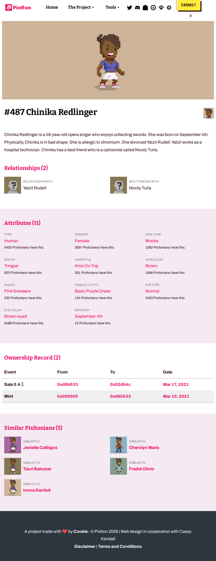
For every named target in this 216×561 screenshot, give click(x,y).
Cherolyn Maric (144, 447)
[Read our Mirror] (145, 7)
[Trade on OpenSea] (153, 7)
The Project (79, 7)
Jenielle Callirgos (40, 447)
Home (52, 7)
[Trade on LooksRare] (161, 7)
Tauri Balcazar (37, 469)
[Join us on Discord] (137, 7)
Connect (188, 5)
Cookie (80, 531)
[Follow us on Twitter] (129, 7)
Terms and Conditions (120, 546)
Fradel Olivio (141, 469)
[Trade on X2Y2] (169, 7)
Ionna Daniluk (37, 490)
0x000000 (67, 396)
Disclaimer (84, 546)
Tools (111, 7)
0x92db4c (120, 384)
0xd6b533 (67, 384)
